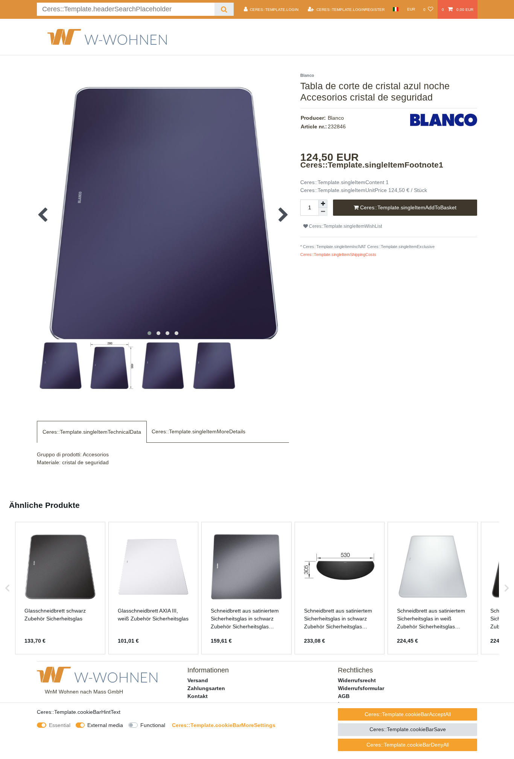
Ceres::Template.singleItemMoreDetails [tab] (198, 431)
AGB (344, 696)
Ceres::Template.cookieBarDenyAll (407, 745)
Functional (152, 725)
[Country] (396, 9)
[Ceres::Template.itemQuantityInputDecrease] (322, 212)
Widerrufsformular (361, 688)
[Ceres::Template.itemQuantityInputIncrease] (322, 204)
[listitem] (60, 588)
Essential (59, 725)
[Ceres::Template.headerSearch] (224, 9)
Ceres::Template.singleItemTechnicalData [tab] (92, 432)
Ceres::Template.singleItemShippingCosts (338, 254)
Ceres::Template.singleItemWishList (345, 226)
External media (105, 725)
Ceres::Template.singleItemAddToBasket (407, 207)
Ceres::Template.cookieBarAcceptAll (408, 714)
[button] (7, 588)
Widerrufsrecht (357, 680)
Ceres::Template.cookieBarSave (408, 729)
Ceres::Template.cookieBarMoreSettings (223, 725)
